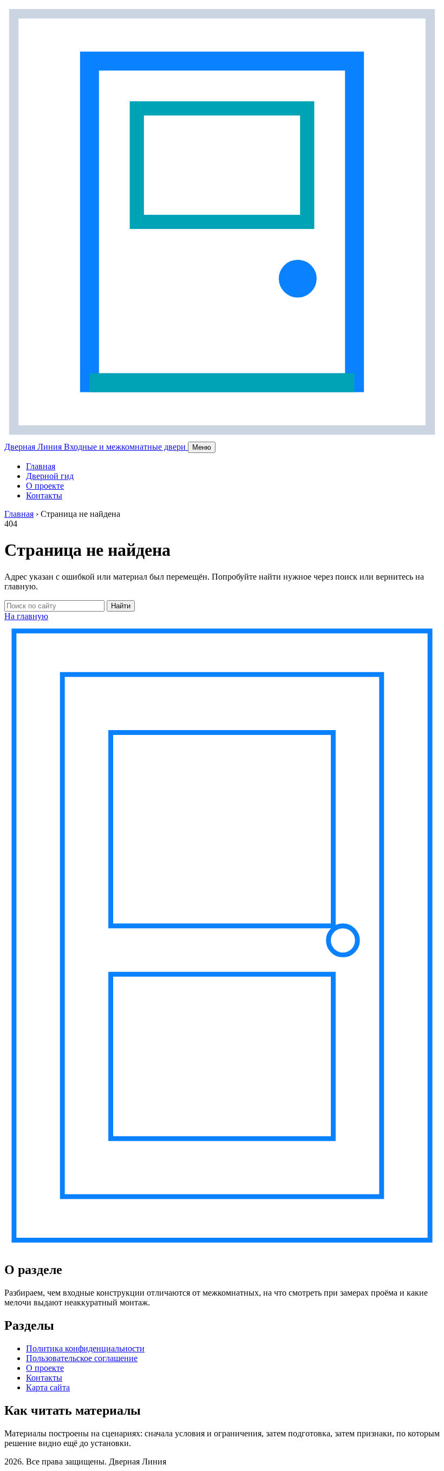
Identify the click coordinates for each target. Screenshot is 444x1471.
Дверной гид (50, 476)
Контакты (44, 495)
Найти (120, 606)
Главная (40, 466)
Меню (201, 447)
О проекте (45, 485)
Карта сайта (48, 1387)
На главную (26, 616)
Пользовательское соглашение (82, 1358)
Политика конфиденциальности (85, 1348)
